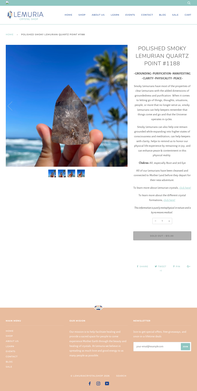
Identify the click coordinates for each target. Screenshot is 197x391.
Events (130, 14)
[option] (67, 106)
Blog (162, 14)
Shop (82, 14)
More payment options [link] (162, 256)
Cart (188, 14)
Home (68, 14)
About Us (98, 14)
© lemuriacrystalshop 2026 (90, 375)
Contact (147, 14)
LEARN (115, 14)
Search (121, 375)
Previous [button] (12, 106)
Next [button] (121, 106)
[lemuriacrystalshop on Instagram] (98, 384)
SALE (175, 14)
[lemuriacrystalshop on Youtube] (107, 384)
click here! (185, 187)
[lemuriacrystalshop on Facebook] (90, 384)
